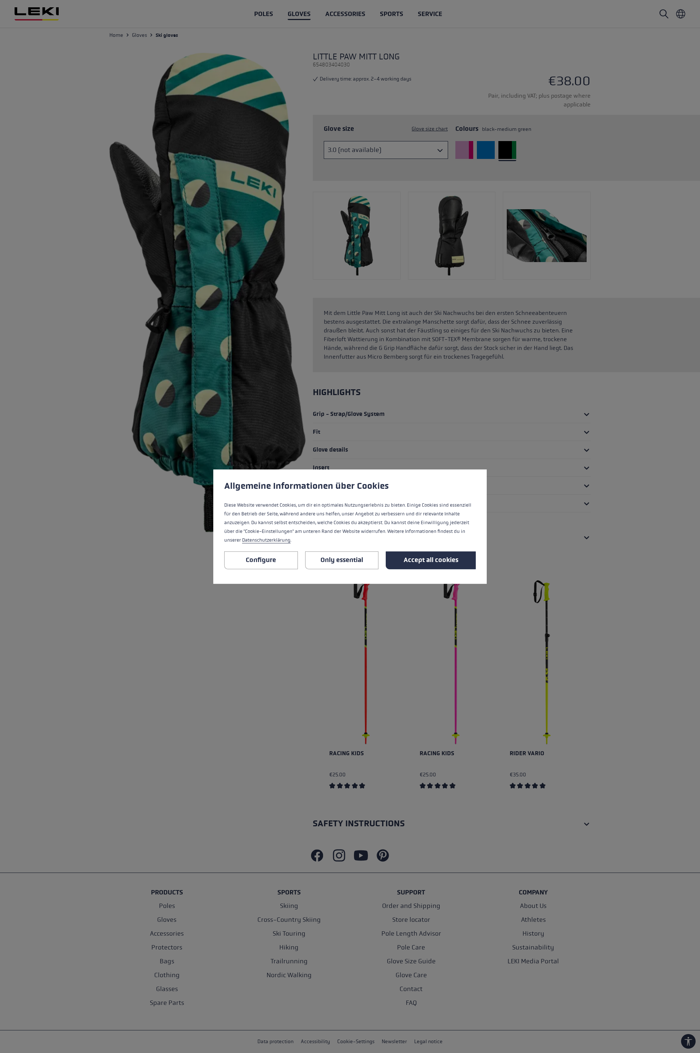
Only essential (341, 560)
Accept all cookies (431, 560)
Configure (261, 560)
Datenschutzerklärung (266, 540)
